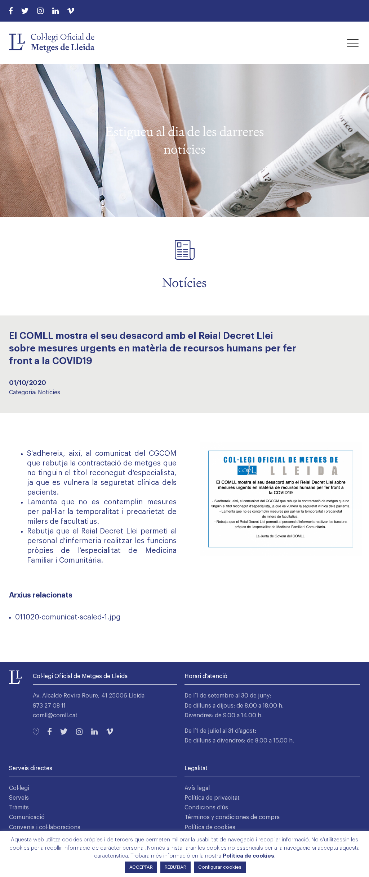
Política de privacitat (212, 798)
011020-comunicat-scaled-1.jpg (68, 617)
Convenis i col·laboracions (44, 827)
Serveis (19, 798)
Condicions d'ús (206, 807)
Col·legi (19, 788)
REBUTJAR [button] (175, 867)
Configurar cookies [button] (219, 867)
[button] (353, 43)
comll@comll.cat (55, 715)
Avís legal (197, 788)
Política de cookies (209, 827)
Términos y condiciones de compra (232, 817)
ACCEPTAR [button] (141, 867)
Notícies (49, 392)
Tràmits (19, 807)
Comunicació (27, 817)
